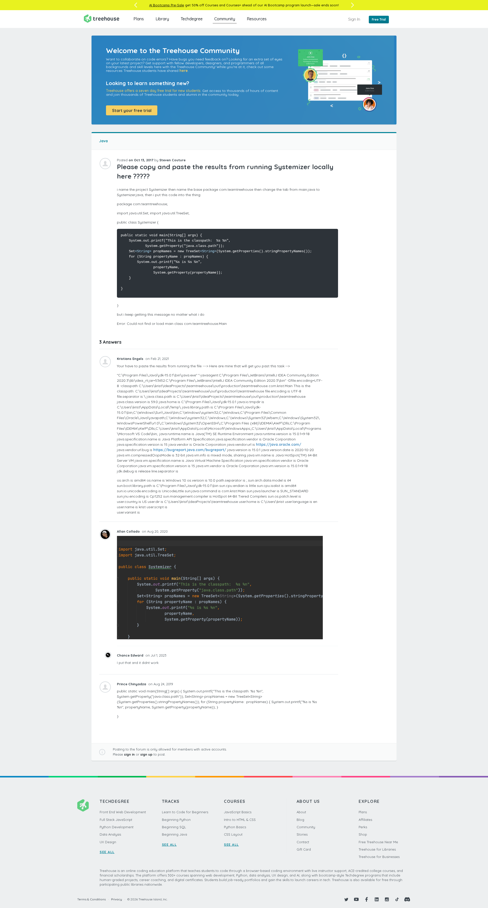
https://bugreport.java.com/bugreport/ (189, 450)
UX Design (108, 842)
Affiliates (365, 820)
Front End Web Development (123, 812)
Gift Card (304, 849)
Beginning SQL (174, 827)
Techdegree (192, 18)
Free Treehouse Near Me (378, 842)
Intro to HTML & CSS (240, 820)
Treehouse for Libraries (377, 849)
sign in (129, 754)
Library (162, 18)
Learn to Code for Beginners (185, 812)
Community (224, 18)
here (183, 70)
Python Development (116, 827)
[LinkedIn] (376, 899)
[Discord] (407, 899)
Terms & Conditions (91, 899)
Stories (302, 834)
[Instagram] (386, 899)
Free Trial (379, 19)
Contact (303, 842)
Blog (300, 820)
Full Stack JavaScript (116, 820)
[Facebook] (366, 899)
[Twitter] (346, 899)
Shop (363, 834)
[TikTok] (397, 899)
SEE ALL (107, 852)
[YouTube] (356, 899)
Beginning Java (174, 834)
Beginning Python (176, 820)
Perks (363, 827)
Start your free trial (131, 110)
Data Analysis (110, 834)
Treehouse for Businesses (379, 857)
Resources (257, 18)
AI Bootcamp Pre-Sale (166, 5)
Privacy (116, 899)
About (301, 812)
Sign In (354, 19)
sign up (146, 754)
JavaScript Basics (237, 812)
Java (103, 141)
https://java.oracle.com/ (278, 444)
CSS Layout (233, 834)
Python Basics (235, 827)
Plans (138, 18)
